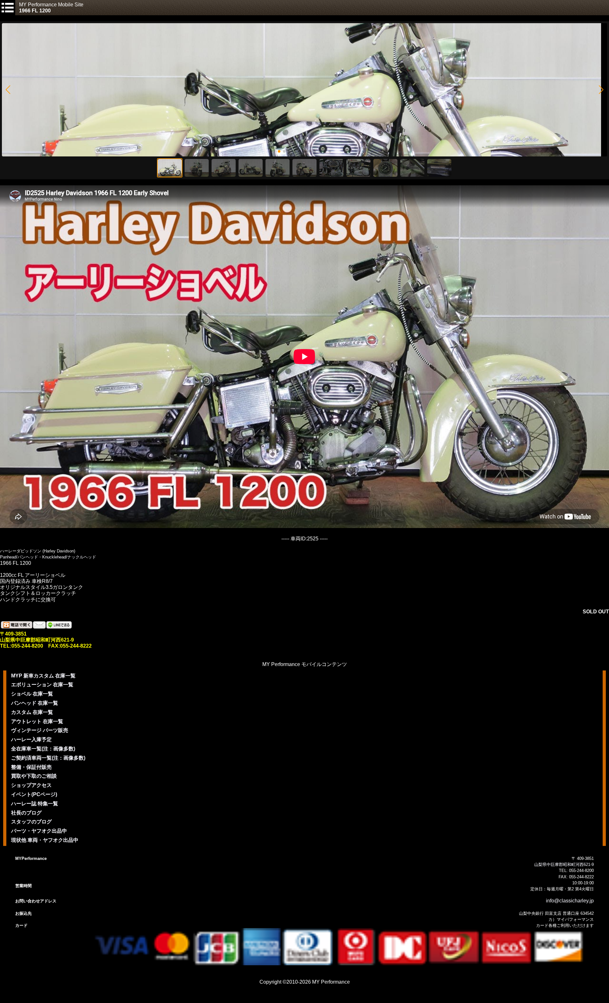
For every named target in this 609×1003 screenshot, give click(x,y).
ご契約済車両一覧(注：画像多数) (48, 758)
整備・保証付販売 (31, 767)
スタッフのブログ (31, 821)
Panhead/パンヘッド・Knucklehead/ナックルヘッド (48, 557)
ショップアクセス (31, 785)
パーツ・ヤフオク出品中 (39, 831)
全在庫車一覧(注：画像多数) (43, 748)
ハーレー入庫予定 (31, 739)
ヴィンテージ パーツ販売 (39, 730)
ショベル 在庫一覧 (32, 693)
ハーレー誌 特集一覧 (34, 803)
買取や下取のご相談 (34, 776)
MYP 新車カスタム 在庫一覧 (43, 675)
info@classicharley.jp (570, 900)
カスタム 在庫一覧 (32, 712)
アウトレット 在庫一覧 (37, 721)
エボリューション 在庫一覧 (42, 684)
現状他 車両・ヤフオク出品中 (44, 840)
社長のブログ (26, 812)
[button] (7, 89)
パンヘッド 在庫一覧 (34, 703)
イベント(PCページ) (34, 794)
